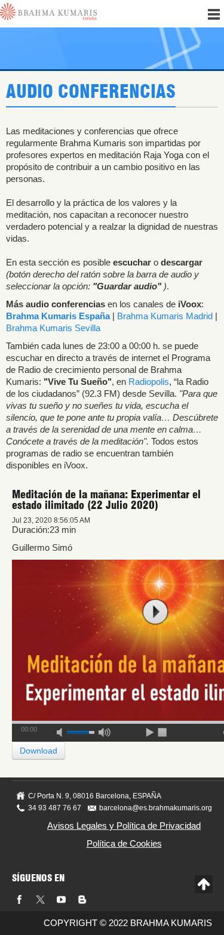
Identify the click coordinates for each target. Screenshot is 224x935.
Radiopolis (148, 382)
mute (63, 730)
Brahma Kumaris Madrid (165, 316)
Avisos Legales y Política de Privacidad (124, 825)
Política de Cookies (124, 843)
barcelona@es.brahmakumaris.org (155, 808)
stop (163, 730)
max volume (104, 730)
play (155, 611)
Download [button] (38, 750)
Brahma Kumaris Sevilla (53, 328)
